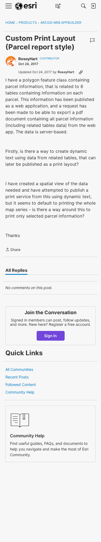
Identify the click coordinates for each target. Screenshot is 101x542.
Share (12, 250)
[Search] (83, 6)
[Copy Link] (81, 72)
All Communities (19, 369)
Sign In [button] (50, 335)
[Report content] (92, 40)
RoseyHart (27, 58)
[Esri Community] (26, 6)
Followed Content (20, 384)
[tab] (16, 270)
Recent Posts (17, 377)
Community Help (19, 392)
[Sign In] (93, 6)
